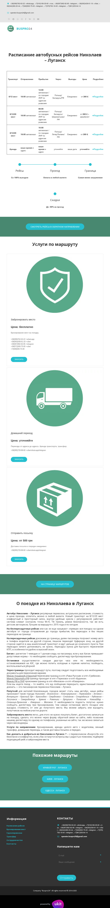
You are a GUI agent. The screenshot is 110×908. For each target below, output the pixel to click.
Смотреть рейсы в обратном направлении (55, 226)
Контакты (79, 39)
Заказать (18, 359)
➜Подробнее (98, 96)
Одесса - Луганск (55, 790)
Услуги (58, 39)
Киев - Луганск (55, 779)
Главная (13, 39)
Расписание (36, 39)
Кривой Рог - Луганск (55, 767)
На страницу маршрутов (55, 584)
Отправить (66, 877)
